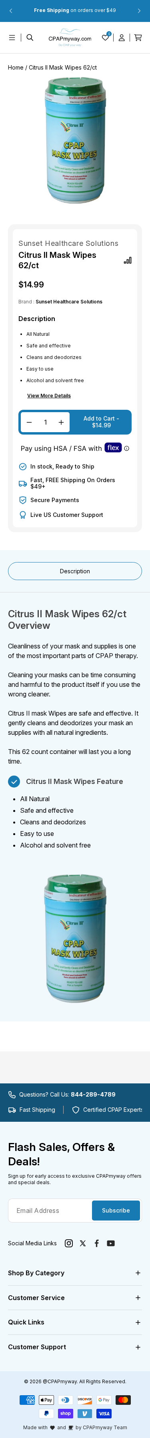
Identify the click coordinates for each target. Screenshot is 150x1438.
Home (16, 67)
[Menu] (12, 38)
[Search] (30, 38)
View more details (49, 396)
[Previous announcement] (11, 11)
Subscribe (116, 1210)
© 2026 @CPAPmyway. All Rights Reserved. (75, 1381)
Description (75, 571)
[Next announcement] (139, 11)
